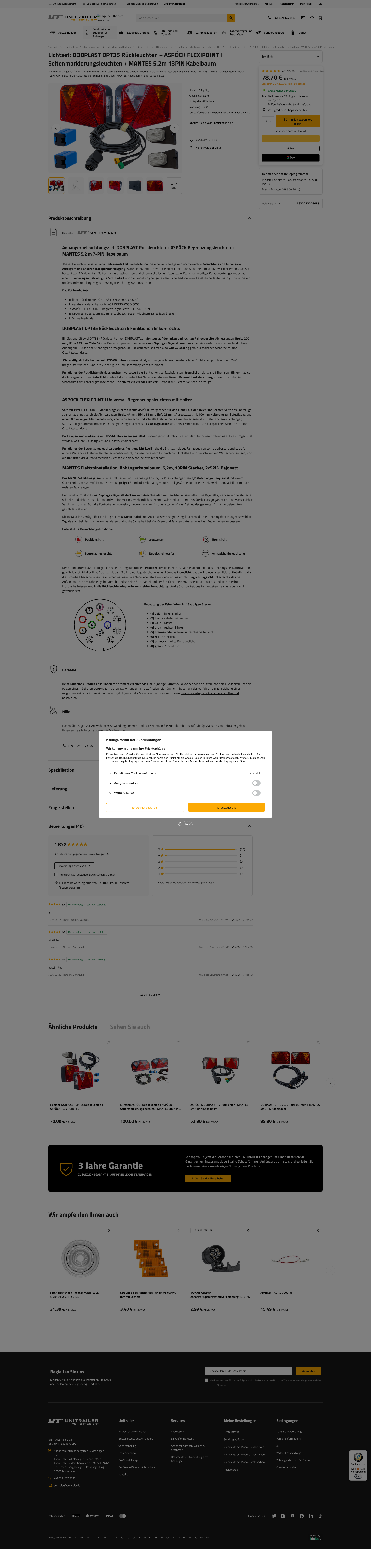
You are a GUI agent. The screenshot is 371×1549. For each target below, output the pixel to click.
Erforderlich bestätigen (145, 807)
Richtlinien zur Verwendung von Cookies (202, 754)
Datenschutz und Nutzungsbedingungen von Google (219, 761)
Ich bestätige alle (226, 807)
